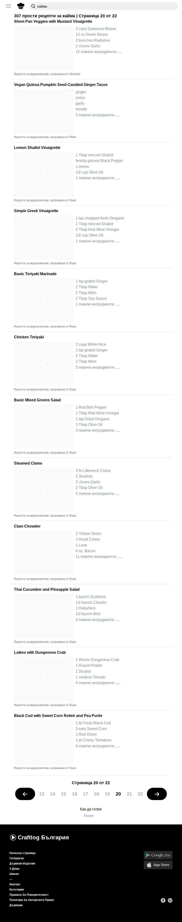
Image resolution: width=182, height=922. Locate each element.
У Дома (14, 868)
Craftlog (43, 837)
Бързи (88, 815)
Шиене (14, 874)
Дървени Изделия (22, 863)
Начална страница (22, 853)
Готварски (16, 858)
